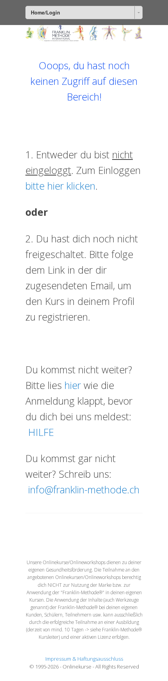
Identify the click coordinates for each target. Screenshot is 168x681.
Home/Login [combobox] (45, 12)
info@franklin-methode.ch (83, 489)
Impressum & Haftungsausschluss (84, 658)
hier (72, 385)
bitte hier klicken (60, 185)
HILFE (41, 432)
